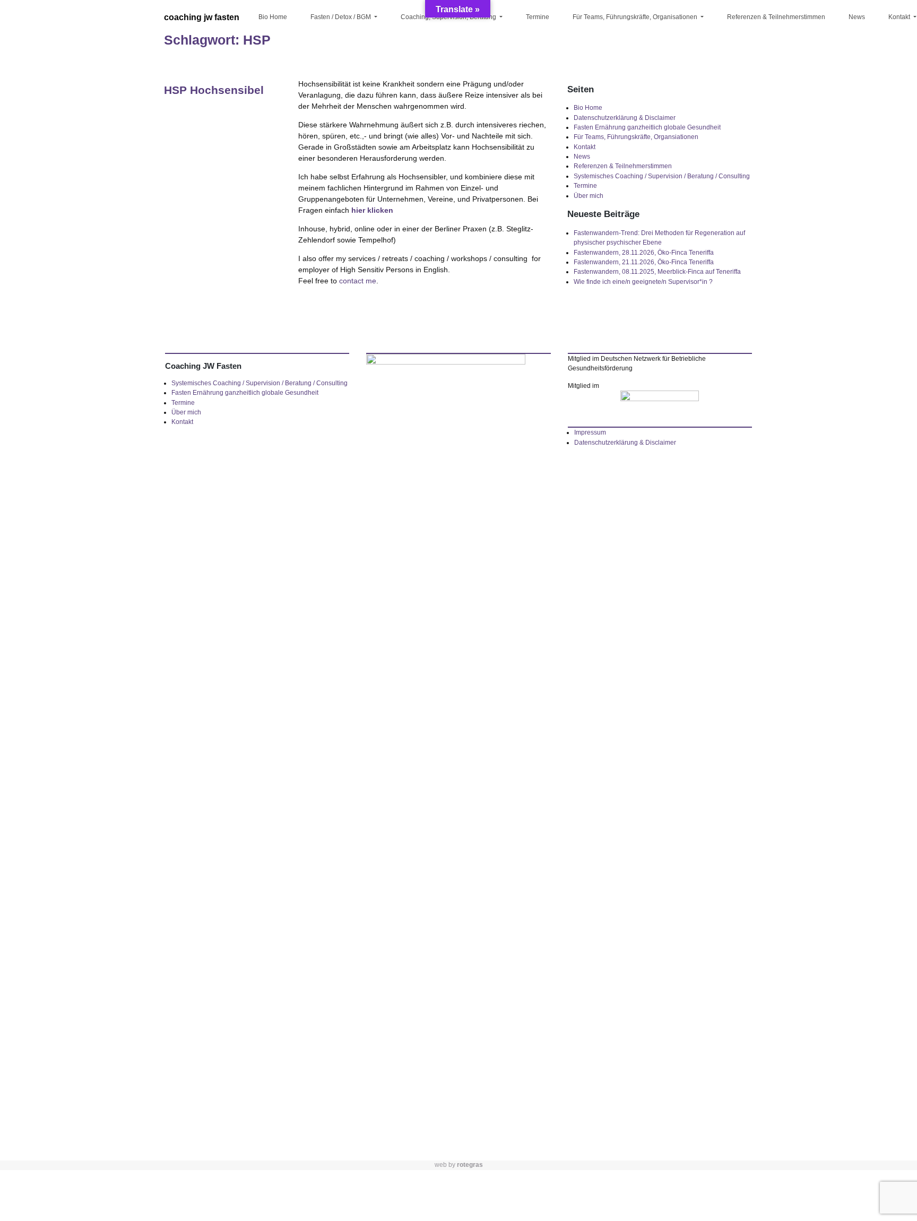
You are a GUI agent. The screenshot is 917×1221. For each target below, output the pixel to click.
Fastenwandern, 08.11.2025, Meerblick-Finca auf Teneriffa (657, 271)
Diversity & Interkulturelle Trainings (627, 35)
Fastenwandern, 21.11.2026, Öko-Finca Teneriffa (644, 262)
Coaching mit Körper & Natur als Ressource (623, 60)
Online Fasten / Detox (343, 116)
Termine (537, 17)
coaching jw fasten (201, 17)
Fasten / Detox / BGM (341, 17)
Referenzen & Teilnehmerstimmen (776, 17)
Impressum (590, 432)
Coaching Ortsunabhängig (441, 35)
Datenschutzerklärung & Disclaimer (625, 118)
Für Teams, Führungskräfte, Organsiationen (636, 137)
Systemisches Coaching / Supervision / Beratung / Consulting (662, 176)
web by (459, 1164)
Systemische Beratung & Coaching (438, 79)
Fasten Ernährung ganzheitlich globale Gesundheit (647, 127)
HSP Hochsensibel (214, 90)
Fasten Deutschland (340, 35)
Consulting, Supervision (436, 104)
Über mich (588, 196)
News (857, 17)
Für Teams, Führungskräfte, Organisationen (636, 17)
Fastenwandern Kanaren (333, 60)
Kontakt (584, 147)
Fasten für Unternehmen (330, 91)
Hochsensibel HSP (428, 54)
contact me (357, 280)
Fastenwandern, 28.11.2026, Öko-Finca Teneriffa (644, 252)
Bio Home (272, 17)
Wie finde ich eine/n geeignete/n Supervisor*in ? (643, 281)
